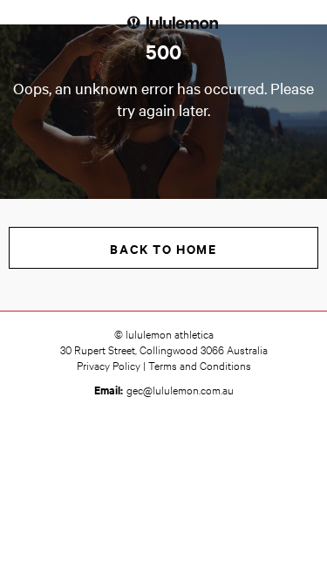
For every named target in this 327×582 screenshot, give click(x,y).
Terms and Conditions (199, 365)
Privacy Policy (108, 365)
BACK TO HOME (163, 248)
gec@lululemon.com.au (180, 389)
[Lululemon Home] (172, 21)
